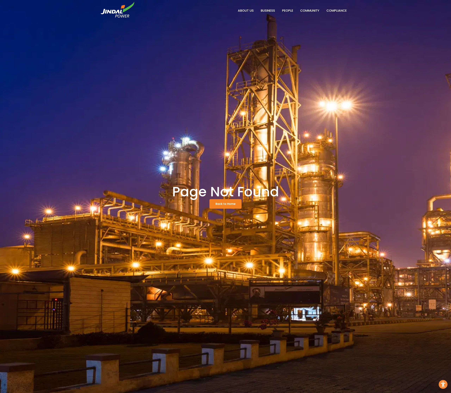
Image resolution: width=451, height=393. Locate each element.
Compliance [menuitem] (336, 10)
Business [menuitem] (268, 10)
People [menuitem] (287, 10)
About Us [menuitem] (246, 10)
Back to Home (225, 204)
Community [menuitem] (309, 10)
